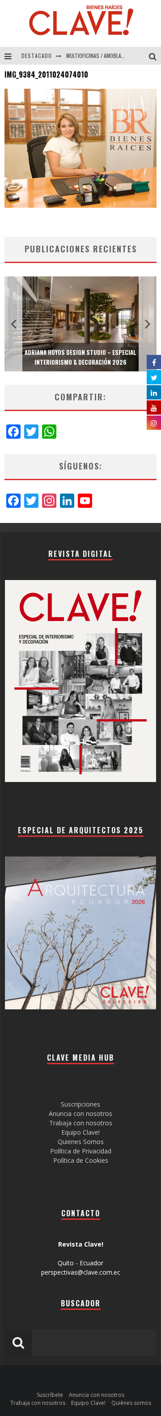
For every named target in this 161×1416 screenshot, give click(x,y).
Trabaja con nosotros (80, 1123)
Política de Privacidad (80, 1151)
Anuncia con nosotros (80, 1113)
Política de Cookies (80, 1160)
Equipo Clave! (80, 1132)
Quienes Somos (81, 1141)
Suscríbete (50, 1395)
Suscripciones (80, 1104)
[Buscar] (155, 56)
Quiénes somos (131, 1403)
